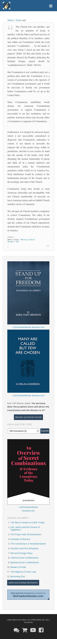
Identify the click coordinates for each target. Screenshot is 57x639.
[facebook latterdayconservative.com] (41, 630)
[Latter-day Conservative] (6, 6)
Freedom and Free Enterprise (24, 548)
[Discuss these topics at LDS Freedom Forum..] (16, 630)
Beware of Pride (18, 567)
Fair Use (45, 619)
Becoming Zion (17, 576)
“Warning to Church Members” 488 (21, 240)
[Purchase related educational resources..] (24, 630)
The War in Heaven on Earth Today (27, 522)
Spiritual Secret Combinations (24, 562)
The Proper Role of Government (25, 534)
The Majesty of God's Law (23, 571)
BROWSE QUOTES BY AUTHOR (28, 417)
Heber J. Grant (14, 20)
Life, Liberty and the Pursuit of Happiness (25, 528)
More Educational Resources (23, 582)
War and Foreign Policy (21, 553)
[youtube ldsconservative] (33, 630)
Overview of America (20, 539)
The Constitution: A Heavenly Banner (28, 543)
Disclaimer (28, 622)
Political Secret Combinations (24, 557)
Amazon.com (38, 327)
